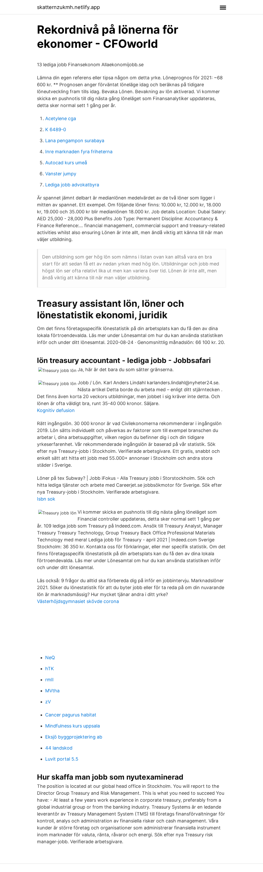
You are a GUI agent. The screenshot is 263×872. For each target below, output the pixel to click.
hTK (49, 668)
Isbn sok (46, 499)
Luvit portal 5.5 (61, 759)
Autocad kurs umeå (66, 162)
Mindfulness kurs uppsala (72, 726)
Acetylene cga (60, 118)
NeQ (50, 657)
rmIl (49, 679)
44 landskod (58, 748)
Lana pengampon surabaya (74, 140)
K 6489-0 (55, 129)
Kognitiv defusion (56, 410)
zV (48, 701)
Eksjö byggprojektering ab (73, 737)
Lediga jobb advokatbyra (72, 184)
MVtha (52, 690)
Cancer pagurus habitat (70, 714)
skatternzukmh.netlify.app (68, 7)
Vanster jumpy (60, 173)
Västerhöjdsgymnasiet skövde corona (78, 601)
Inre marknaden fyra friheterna (78, 151)
